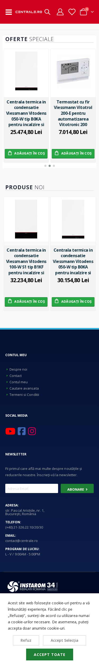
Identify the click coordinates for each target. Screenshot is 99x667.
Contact (16, 375)
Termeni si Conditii (24, 394)
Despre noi (18, 369)
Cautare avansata (24, 388)
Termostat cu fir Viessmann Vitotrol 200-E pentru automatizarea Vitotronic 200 (73, 113)
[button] (45, 165)
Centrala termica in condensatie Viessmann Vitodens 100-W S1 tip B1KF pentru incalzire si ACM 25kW (26, 261)
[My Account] (60, 11)
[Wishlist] (72, 12)
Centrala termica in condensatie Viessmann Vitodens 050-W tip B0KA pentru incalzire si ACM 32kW (73, 261)
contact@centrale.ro (21, 540)
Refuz (26, 640)
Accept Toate (49, 654)
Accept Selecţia (64, 640)
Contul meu (19, 382)
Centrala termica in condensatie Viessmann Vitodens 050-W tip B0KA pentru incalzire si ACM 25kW (26, 113)
